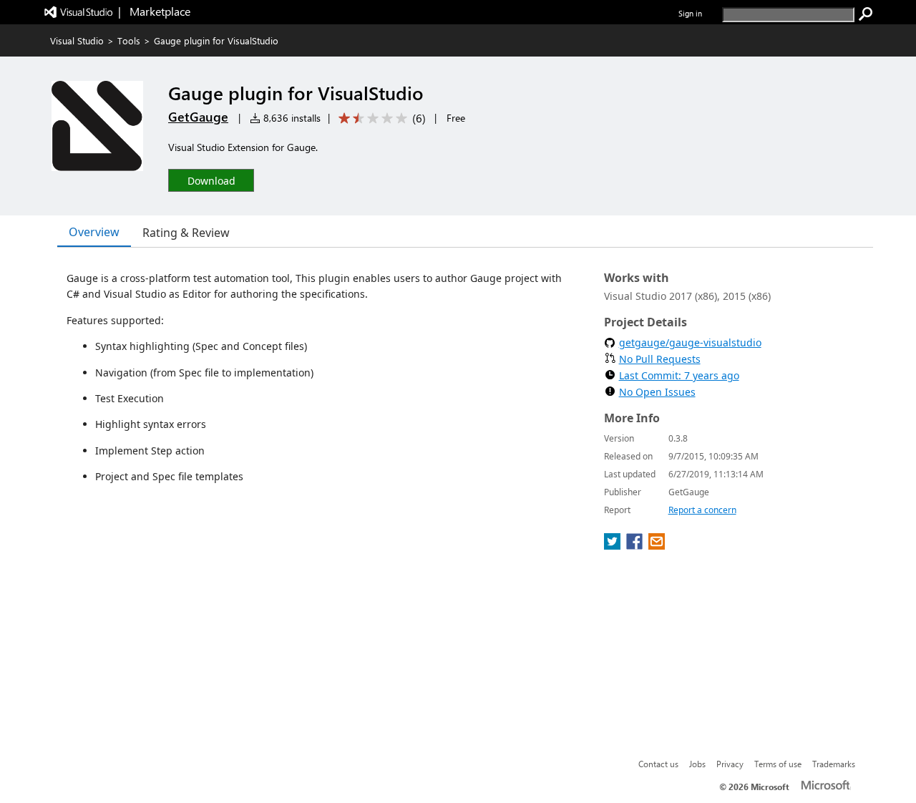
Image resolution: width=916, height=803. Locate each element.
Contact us (658, 763)
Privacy (730, 763)
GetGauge (198, 116)
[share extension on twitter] (614, 545)
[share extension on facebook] (636, 545)
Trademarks (833, 763)
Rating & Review (186, 232)
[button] (211, 180)
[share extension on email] (656, 545)
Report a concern (702, 510)
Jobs (697, 763)
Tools (128, 40)
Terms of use (778, 763)
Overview (94, 232)
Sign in (690, 13)
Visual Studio (77, 40)
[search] (866, 14)
